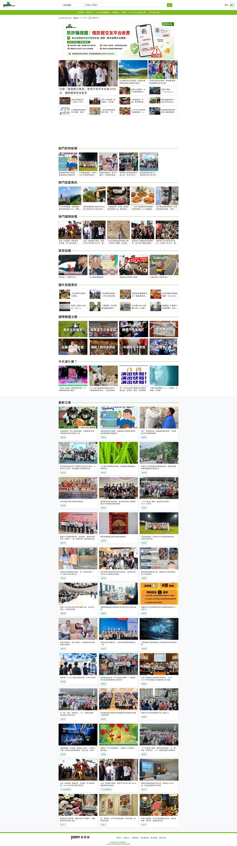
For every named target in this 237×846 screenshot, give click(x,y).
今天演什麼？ (68, 361)
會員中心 (126, 838)
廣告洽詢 (162, 838)
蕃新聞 (81, 12)
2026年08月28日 (65, 18)
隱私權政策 (145, 838)
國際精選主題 (68, 317)
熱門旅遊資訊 (68, 182)
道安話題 (65, 251)
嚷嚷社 (116, 12)
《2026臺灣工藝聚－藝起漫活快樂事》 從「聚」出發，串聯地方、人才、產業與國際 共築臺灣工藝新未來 (159, 750)
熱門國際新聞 (68, 217)
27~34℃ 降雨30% (89, 18)
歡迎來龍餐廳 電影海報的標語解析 (113, 537)
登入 (227, 5)
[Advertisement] (114, 131)
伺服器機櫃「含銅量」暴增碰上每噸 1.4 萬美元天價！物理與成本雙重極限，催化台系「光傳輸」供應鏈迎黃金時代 (77, 750)
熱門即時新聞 (68, 148)
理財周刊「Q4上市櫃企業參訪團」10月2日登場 (78, 678)
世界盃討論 (154, 12)
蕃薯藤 (9, 4)
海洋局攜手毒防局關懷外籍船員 (71, 502)
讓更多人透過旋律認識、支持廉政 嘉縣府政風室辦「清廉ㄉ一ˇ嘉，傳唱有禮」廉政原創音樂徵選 (78, 539)
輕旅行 (90, 12)
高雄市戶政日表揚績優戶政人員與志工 (155, 713)
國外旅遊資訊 (68, 285)
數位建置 (154, 838)
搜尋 (124, 12)
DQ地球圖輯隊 (103, 12)
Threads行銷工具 (137, 12)
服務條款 (135, 838)
